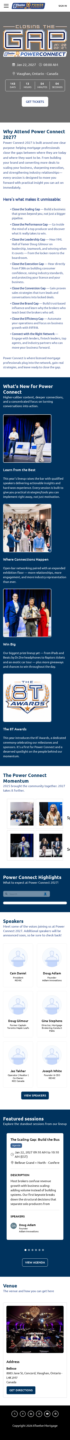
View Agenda (35, 1262)
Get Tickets (35, 101)
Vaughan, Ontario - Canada (37, 73)
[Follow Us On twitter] (15, 1414)
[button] (6, 6)
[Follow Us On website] (55, 1414)
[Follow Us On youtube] (47, 1414)
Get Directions (21, 1390)
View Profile (16, 948)
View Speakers (35, 1095)
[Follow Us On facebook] (23, 1414)
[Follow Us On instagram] (39, 1414)
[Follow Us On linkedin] (31, 1414)
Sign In (63, 5)
